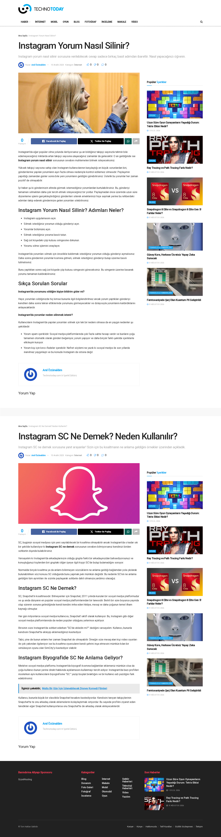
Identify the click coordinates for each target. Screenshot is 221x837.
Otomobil (107, 791)
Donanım (86, 783)
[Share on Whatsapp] (128, 141)
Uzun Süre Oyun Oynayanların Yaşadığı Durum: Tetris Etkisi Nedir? (183, 782)
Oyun (66, 22)
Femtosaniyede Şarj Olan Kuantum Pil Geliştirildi (174, 300)
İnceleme (107, 22)
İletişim (199, 826)
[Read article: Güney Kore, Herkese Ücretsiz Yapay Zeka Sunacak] (175, 237)
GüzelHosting (25, 779)
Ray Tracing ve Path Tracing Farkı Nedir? (170, 167)
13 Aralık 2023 (57, 65)
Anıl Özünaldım (38, 65)
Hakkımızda (151, 826)
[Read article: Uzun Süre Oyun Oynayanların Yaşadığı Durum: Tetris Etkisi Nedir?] (175, 105)
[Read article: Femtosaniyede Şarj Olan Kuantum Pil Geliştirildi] (175, 282)
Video (134, 22)
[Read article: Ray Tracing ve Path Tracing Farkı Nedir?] (175, 150)
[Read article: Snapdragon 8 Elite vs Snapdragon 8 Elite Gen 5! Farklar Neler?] (175, 191)
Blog (77, 22)
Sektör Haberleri (127, 780)
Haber (24, 22)
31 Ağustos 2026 (156, 172)
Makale (121, 22)
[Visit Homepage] (41, 9)
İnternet (40, 22)
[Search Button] (201, 22)
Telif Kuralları (166, 826)
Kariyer (130, 826)
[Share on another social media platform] (136, 141)
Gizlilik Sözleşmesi (184, 826)
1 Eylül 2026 (154, 131)
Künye (139, 826)
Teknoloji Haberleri (160, 248)
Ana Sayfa (22, 36)
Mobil (54, 22)
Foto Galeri (87, 787)
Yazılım (126, 796)
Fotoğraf (90, 22)
